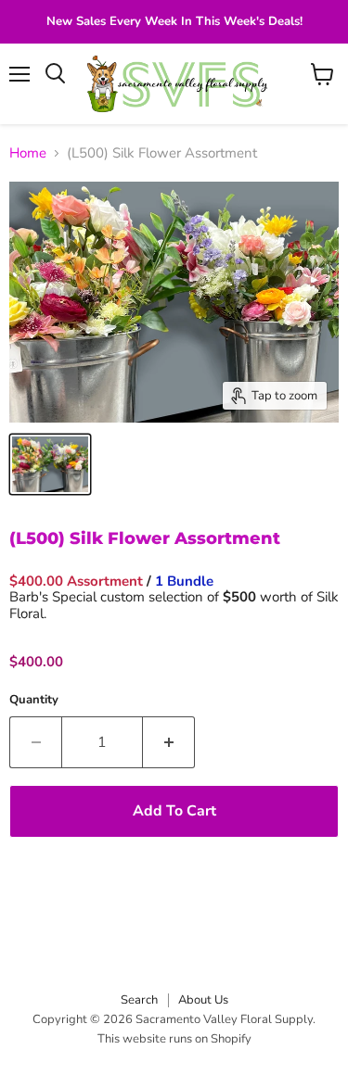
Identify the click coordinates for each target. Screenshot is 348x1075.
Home (27, 153)
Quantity (33, 700)
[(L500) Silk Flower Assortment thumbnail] (50, 464)
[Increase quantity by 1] (169, 742)
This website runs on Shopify (174, 1039)
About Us (203, 1000)
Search (139, 1000)
